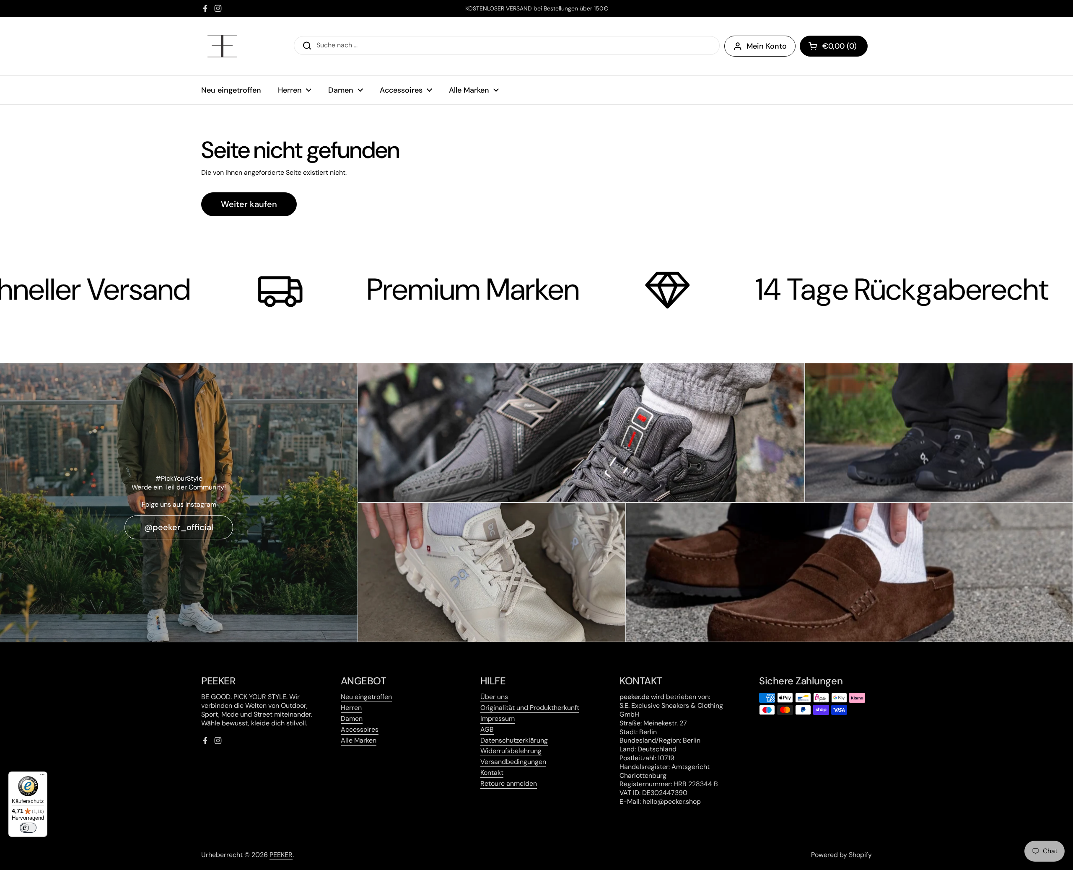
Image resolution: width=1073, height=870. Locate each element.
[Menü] (42, 777)
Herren (351, 707)
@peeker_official (178, 527)
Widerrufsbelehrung (511, 750)
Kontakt (491, 772)
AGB (487, 729)
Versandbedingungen (513, 761)
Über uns (494, 696)
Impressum (497, 718)
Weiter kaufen (249, 204)
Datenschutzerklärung (514, 740)
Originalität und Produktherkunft (529, 707)
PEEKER (281, 854)
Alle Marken (358, 740)
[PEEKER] (222, 46)
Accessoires (359, 729)
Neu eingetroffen (366, 696)
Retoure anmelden (508, 783)
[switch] (28, 828)
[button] (834, 46)
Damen (352, 718)
